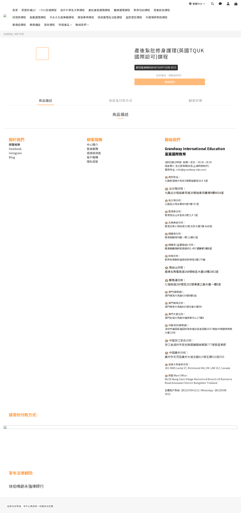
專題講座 (35, 24)
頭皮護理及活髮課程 (110, 17)
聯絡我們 (81, 24)
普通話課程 (19, 24)
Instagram (15, 153)
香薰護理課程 (38, 17)
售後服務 (92, 149)
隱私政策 (92, 161)
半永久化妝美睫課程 (62, 17)
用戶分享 (19, 34)
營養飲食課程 (162, 10)
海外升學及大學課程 (72, 10)
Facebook (15, 149)
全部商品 (8, 34)
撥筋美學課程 (86, 17)
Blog (12, 157)
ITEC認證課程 (48, 10)
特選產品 (64, 24)
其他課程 (49, 24)
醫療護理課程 (122, 10)
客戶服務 (92, 157)
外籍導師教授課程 (157, 17)
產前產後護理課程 (99, 10)
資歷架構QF (28, 10)
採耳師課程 (19, 17)
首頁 (15, 10)
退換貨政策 (94, 153)
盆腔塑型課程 (134, 17)
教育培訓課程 (142, 10)
